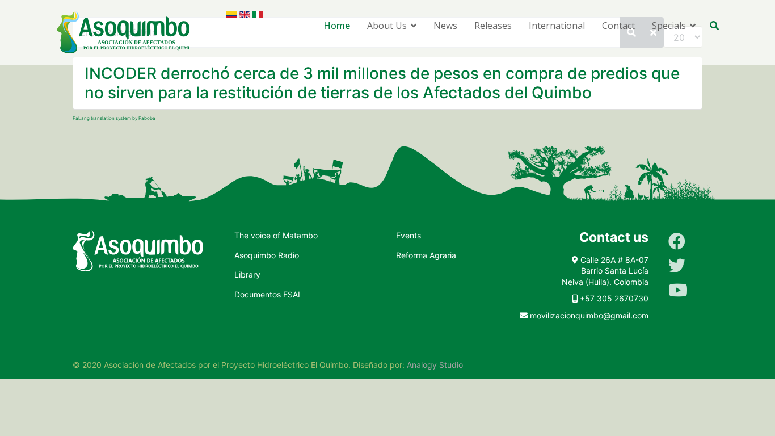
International (557, 25)
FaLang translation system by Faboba (114, 118)
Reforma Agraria (426, 255)
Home (336, 25)
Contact (618, 25)
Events (408, 235)
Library (247, 274)
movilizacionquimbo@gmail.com (589, 315)
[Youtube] (678, 290)
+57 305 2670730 (614, 298)
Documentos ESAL (268, 294)
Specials (669, 25)
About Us (387, 25)
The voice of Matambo (276, 235)
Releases (493, 25)
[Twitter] (676, 265)
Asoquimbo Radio (266, 255)
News (445, 25)
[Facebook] (676, 241)
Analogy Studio (435, 365)
